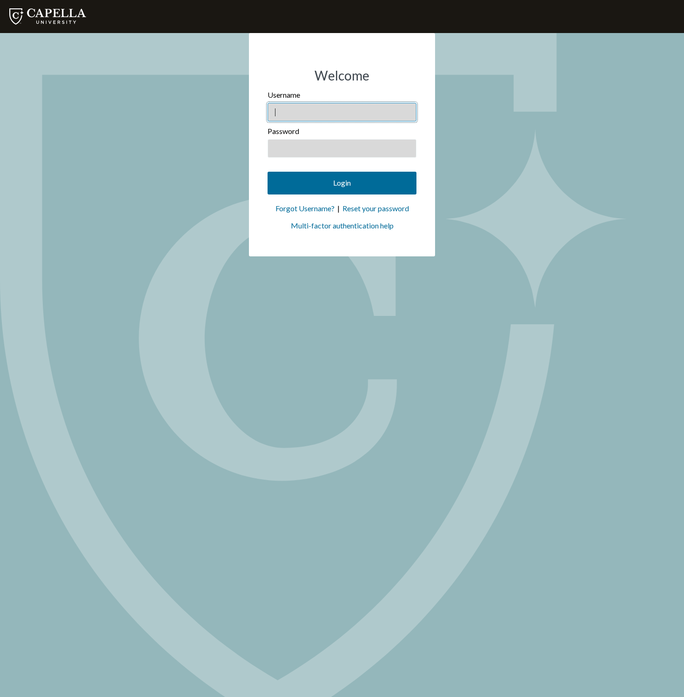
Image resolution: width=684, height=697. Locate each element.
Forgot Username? (305, 208)
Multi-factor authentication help (342, 225)
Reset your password (375, 208)
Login (342, 182)
